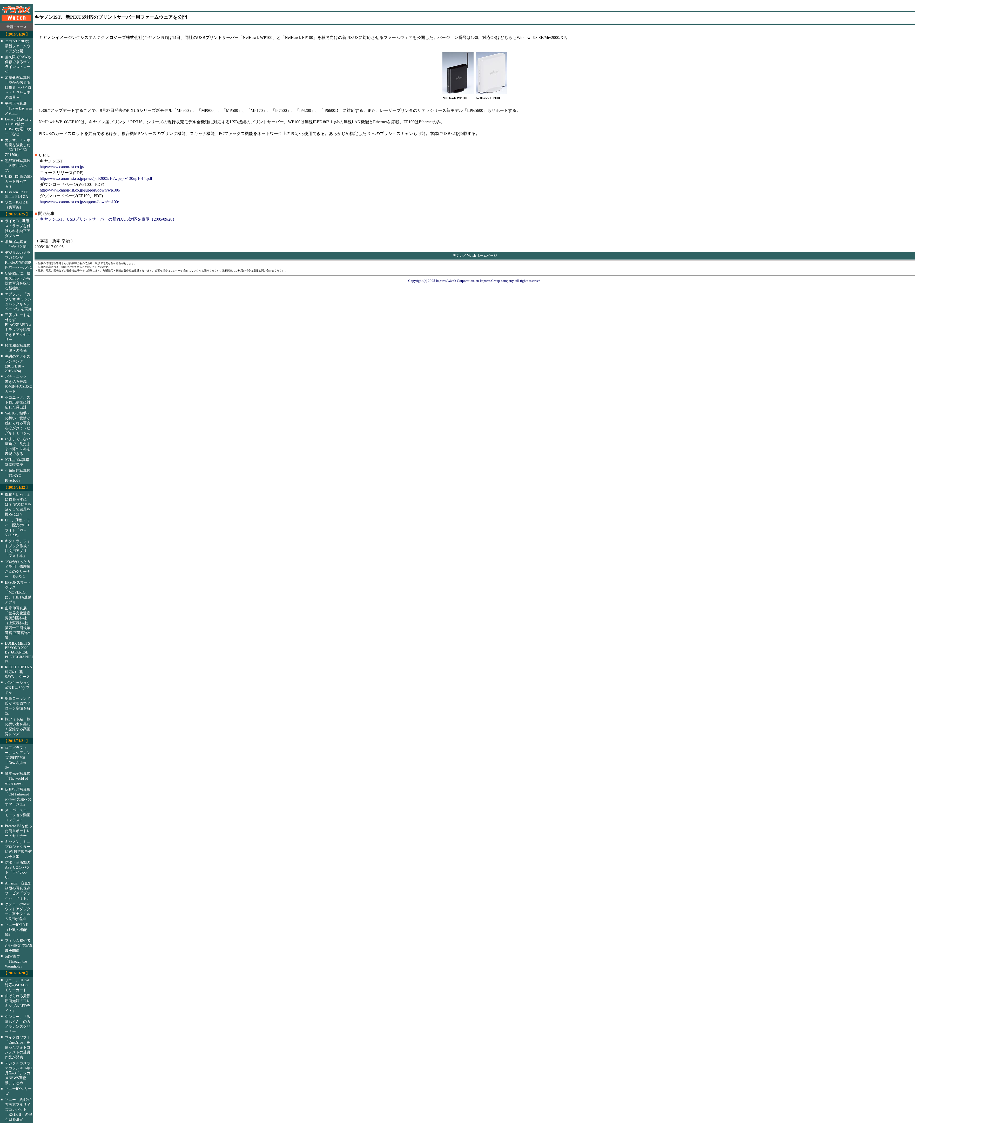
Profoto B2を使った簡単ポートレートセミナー (18, 831)
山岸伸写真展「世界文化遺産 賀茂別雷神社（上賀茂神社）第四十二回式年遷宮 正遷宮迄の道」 (18, 623)
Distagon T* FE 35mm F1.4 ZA (17, 194)
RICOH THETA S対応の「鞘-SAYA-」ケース (18, 672)
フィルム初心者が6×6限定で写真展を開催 (18, 945)
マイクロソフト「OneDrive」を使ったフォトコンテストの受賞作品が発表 (17, 1047)
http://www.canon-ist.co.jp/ (62, 167)
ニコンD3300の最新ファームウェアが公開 (17, 46)
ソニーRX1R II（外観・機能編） (17, 930)
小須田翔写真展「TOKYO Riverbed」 (17, 475)
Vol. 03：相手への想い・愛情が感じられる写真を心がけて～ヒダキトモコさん (17, 423)
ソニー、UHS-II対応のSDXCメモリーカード (18, 985)
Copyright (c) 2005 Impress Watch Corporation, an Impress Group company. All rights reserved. (474, 281)
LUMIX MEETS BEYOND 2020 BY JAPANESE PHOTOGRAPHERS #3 (22, 652)
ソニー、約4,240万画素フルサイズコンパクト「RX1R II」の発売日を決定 (18, 1109)
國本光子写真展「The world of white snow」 (17, 778)
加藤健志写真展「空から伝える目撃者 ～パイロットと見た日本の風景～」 (18, 87)
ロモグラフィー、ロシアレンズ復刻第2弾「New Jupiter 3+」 (17, 758)
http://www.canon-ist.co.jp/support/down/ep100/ (79, 202)
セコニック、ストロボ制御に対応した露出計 (17, 402)
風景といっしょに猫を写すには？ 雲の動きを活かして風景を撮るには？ (18, 504)
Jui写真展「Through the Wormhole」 (16, 961)
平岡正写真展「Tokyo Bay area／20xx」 (18, 108)
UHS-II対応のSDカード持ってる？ (18, 181)
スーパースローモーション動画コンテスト (17, 815)
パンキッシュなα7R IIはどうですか (17, 687)
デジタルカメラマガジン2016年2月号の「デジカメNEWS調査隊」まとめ (18, 1073)
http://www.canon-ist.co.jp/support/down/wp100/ (80, 190)
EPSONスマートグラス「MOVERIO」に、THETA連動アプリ (18, 592)
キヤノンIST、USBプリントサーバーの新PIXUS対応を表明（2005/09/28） (108, 219)
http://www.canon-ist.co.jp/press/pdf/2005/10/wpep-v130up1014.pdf (96, 178)
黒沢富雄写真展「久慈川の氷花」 (17, 166)
